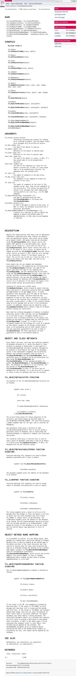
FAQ (25, 3)
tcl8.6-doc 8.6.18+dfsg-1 (44, 663)
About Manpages (17, 3)
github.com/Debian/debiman (25, 672)
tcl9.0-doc (58, 46)
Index (7, 3)
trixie (56, 30)
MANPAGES (8, 0)
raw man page (60, 17)
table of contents (61, 22)
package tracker (60, 14)
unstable (58, 36)
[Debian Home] (2, 4)
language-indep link (61, 12)
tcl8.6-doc (13, 6)
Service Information (35, 3)
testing (8, 6)
